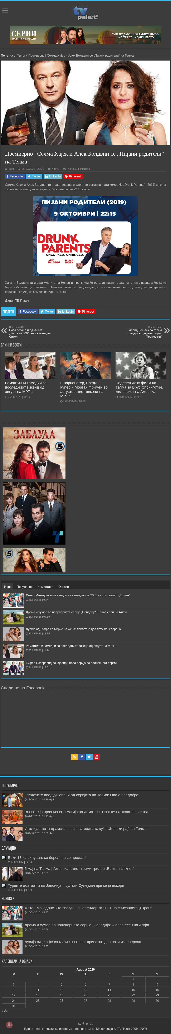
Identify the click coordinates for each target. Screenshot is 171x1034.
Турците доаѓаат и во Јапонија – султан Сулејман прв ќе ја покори (66, 885)
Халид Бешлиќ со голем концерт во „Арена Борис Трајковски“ (144, 332)
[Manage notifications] (9, 1025)
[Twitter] (89, 757)
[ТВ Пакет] (85, 12)
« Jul (5, 1010)
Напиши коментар (79, 168)
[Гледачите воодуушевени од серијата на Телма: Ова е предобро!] (12, 800)
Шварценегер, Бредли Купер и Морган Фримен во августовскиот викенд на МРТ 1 (84, 389)
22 (133, 995)
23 (157, 995)
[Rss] (74, 757)
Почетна (7, 55)
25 (37, 1000)
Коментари (45, 586)
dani (11, 168)
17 (13, 995)
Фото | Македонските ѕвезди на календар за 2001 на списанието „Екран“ (78, 595)
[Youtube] (96, 757)
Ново (7, 586)
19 (61, 995)
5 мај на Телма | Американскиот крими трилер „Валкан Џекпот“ (79, 869)
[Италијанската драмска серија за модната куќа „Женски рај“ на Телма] (12, 834)
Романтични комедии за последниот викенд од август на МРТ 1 (26, 387)
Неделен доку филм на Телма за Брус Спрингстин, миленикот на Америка (139, 387)
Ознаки (63, 586)
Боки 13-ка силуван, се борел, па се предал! (47, 858)
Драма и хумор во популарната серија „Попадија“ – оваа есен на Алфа (76, 612)
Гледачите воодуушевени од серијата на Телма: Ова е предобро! (82, 795)
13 (85, 990)
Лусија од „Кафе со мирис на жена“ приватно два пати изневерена (73, 629)
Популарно (25, 586)
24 (13, 1000)
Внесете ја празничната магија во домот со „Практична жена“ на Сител (86, 812)
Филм (21, 55)
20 (85, 995)
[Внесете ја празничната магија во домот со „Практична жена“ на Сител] (12, 817)
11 (37, 990)
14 (109, 990)
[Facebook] (81, 757)
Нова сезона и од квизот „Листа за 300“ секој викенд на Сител (30, 332)
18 (37, 995)
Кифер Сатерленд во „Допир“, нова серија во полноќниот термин (72, 663)
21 (109, 995)
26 (61, 1000)
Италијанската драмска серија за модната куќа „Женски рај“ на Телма (86, 829)
